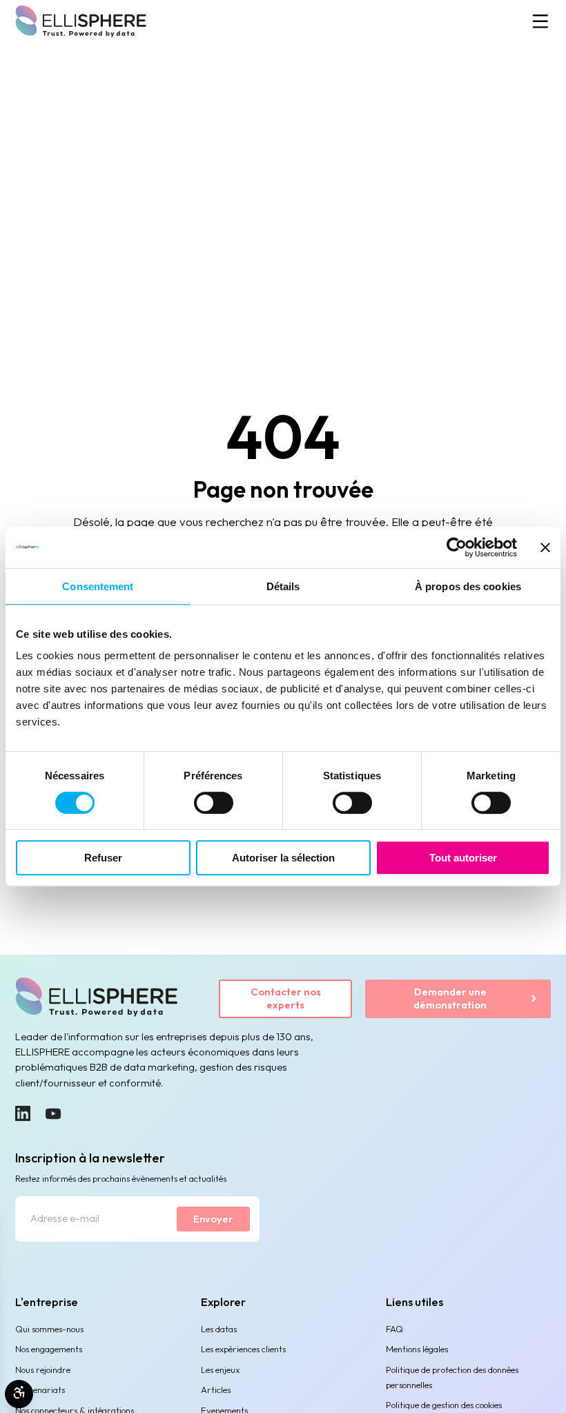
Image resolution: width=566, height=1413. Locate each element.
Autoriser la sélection (283, 858)
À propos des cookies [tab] (468, 586)
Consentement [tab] (97, 586)
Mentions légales (417, 1348)
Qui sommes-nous (49, 1328)
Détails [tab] (283, 586)
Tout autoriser (463, 858)
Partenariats (40, 1389)
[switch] (213, 803)
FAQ (394, 1328)
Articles (216, 1389)
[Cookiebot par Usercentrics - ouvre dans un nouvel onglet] (456, 547)
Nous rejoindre (42, 1369)
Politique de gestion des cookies (444, 1404)
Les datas (219, 1328)
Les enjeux (220, 1369)
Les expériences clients (243, 1348)
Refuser (103, 858)
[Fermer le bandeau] (545, 547)
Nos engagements (48, 1348)
